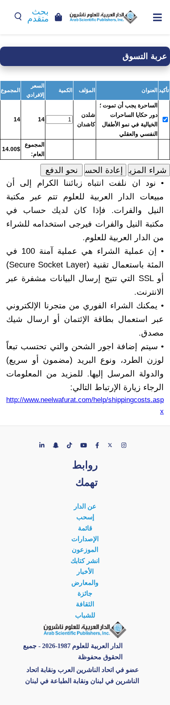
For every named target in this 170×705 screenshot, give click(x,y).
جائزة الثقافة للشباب (85, 604)
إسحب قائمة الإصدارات (85, 527)
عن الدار (85, 506)
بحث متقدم (38, 15)
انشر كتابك (85, 560)
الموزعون (85, 549)
